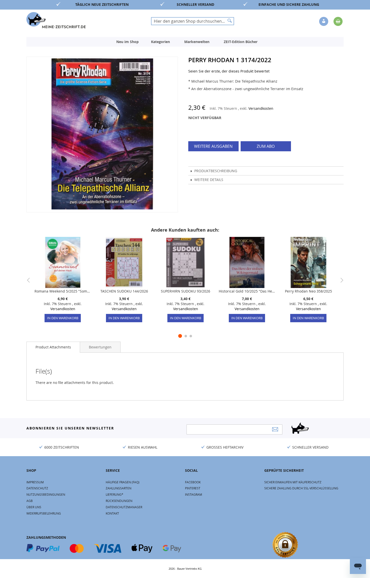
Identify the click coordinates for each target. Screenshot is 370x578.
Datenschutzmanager (124, 507)
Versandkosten (260, 108)
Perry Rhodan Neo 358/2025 (308, 291)
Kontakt (112, 513)
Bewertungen (100, 347)
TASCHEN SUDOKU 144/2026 (124, 291)
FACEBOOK (193, 482)
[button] (324, 22)
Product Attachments (53, 347)
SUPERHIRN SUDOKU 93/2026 (185, 291)
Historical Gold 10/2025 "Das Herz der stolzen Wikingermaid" (247, 291)
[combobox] (192, 21)
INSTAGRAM (193, 494)
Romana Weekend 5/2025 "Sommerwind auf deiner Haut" (62, 291)
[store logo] (56, 20)
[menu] (185, 42)
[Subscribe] (275, 429)
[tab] (53, 347)
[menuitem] (127, 42)
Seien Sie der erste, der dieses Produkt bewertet (229, 71)
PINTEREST (192, 488)
